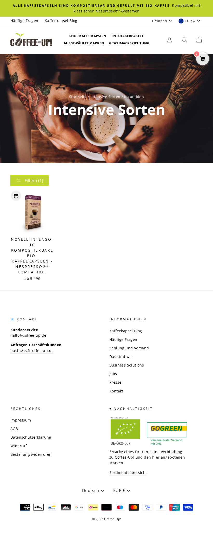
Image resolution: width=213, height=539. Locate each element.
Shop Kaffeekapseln (87, 35)
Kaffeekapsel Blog (61, 20)
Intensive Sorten (105, 96)
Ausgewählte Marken (84, 43)
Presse (115, 382)
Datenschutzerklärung (30, 437)
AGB (14, 428)
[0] (202, 59)
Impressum (20, 420)
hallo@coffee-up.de (28, 335)
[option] (106, 8)
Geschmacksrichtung (129, 43)
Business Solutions (126, 365)
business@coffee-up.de (32, 350)
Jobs (113, 373)
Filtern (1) (33, 180)
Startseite (78, 96)
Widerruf (18, 445)
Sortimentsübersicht (128, 472)
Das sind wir (120, 356)
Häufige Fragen (24, 20)
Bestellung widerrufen (30, 454)
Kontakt (116, 391)
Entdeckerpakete (127, 35)
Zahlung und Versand (129, 347)
